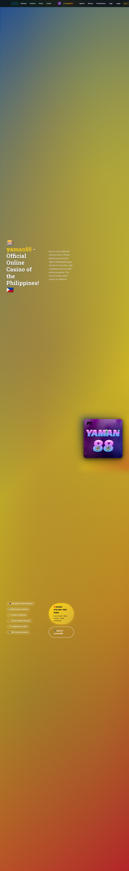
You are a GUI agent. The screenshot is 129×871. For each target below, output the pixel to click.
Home (14, 3)
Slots (41, 3)
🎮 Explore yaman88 (58, 632)
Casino (32, 3)
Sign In (126, 3)
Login (118, 3)
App (110, 3)
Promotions (101, 3)
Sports (82, 3)
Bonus (90, 3)
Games (23, 3)
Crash (48, 3)
